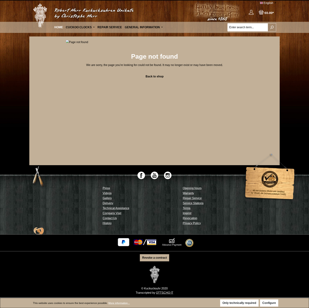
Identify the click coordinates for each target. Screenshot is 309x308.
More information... (119, 303)
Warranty (188, 193)
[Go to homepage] (40, 15)
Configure (269, 302)
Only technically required (239, 302)
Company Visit (112, 213)
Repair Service (192, 198)
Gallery (107, 198)
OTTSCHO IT (164, 292)
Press (106, 188)
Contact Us (110, 218)
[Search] (272, 27)
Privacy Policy (192, 223)
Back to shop (155, 76)
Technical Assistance (116, 208)
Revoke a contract (154, 257)
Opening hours (192, 188)
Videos (107, 193)
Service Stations (193, 203)
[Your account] (251, 12)
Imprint (187, 213)
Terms (186, 208)
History (107, 223)
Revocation (190, 218)
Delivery (108, 203)
